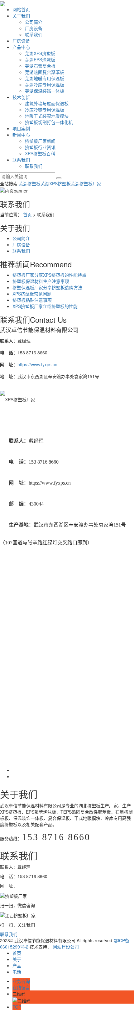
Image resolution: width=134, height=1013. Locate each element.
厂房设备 (33, 28)
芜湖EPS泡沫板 (40, 59)
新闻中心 (21, 134)
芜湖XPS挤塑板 (40, 53)
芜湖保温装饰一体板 (44, 91)
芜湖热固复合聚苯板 (44, 72)
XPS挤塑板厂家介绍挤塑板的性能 (45, 306)
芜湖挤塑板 (30, 183)
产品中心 (21, 47)
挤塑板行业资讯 (40, 147)
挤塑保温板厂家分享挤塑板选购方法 (47, 287)
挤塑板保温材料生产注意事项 (40, 281)
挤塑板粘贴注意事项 (32, 300)
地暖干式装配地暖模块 (47, 116)
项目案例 (21, 128)
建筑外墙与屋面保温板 (47, 103)
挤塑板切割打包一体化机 (49, 122)
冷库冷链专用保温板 (44, 109)
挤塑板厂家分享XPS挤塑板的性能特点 (49, 275)
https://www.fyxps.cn (37, 364)
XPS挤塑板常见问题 (31, 294)
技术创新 (21, 97)
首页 (27, 214)
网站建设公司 (66, 947)
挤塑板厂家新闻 (40, 141)
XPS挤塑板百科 (40, 153)
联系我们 (33, 34)
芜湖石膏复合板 (40, 66)
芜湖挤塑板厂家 (86, 183)
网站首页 (21, 9)
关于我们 (21, 16)
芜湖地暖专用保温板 (44, 78)
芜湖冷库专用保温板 (44, 84)
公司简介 (33, 22)
